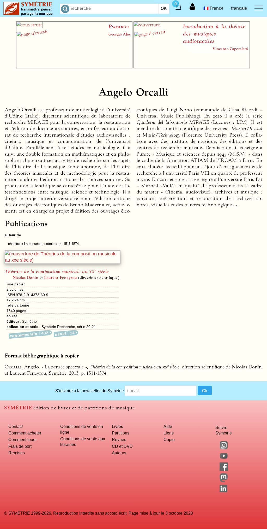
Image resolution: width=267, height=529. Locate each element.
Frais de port (20, 446)
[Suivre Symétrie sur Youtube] (224, 458)
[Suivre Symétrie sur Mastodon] (224, 480)
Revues (119, 439)
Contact (15, 426)
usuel (65, 334)
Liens (168, 433)
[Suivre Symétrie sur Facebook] (224, 469)
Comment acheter (24, 433)
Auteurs (119, 452)
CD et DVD (122, 446)
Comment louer (22, 439)
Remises (16, 452)
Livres (117, 426)
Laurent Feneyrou (60, 277)
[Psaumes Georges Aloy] (74, 67)
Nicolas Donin (25, 277)
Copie (169, 439)
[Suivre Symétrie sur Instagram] (224, 447)
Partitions (120, 433)
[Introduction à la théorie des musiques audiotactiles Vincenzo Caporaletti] (192, 67)
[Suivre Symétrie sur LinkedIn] (224, 490)
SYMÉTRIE (18, 407)
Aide (167, 426)
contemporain (29, 334)
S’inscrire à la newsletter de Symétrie (89, 390)
